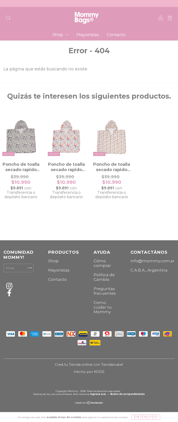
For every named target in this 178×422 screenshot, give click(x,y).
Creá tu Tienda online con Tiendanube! (89, 364)
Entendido (146, 417)
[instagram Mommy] (9, 286)
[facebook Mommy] (9, 293)
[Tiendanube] (89, 403)
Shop (58, 34)
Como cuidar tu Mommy (103, 307)
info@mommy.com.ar (152, 261)
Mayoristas (87, 34)
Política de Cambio (104, 277)
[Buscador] (8, 18)
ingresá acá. (98, 394)
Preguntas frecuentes (105, 291)
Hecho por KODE (89, 371)
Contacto (116, 34)
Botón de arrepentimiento (127, 394)
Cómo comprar (102, 263)
